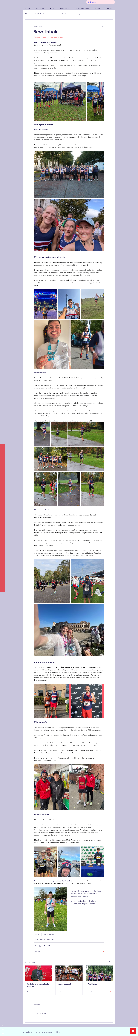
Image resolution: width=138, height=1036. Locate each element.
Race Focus (51, 14)
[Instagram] (3, 1029)
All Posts (28, 14)
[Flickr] (3, 1033)
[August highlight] (99, 973)
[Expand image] (60, 101)
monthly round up (40, 939)
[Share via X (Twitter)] (40, 946)
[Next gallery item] (101, 101)
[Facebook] (3, 1022)
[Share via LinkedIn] (44, 946)
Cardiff (37, 934)
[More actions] (102, 26)
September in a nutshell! (64, 984)
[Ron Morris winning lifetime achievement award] (38, 973)
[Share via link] (49, 946)
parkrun (86, 14)
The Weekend (39, 14)
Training (77, 14)
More (94, 14)
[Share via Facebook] (35, 946)
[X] (3, 1026)
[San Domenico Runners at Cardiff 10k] (69, 973)
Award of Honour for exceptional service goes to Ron (38, 985)
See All (111, 962)
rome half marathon (48, 934)
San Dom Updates (65, 14)
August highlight (92, 984)
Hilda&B (58, 1032)
